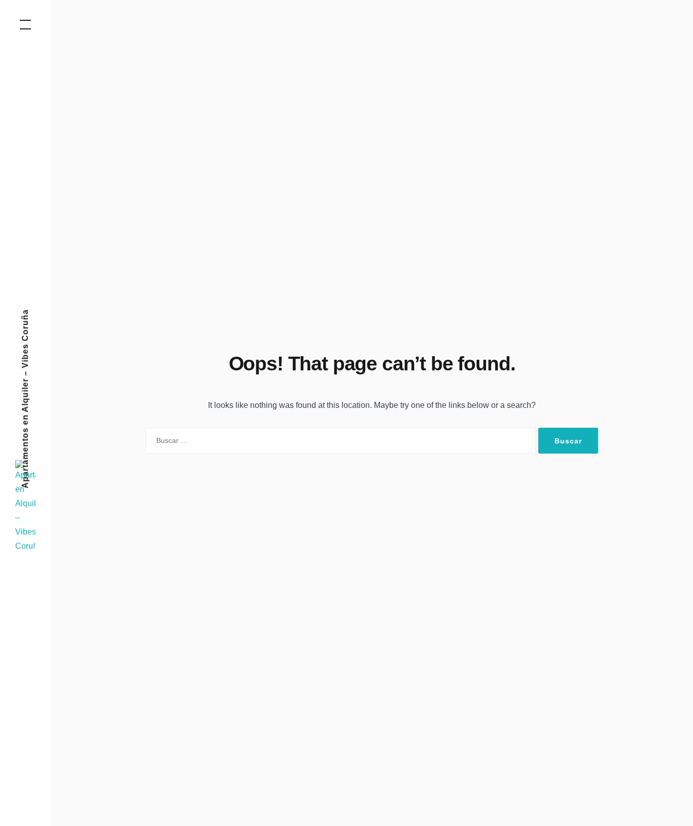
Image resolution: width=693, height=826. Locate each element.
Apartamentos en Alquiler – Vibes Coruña (25, 399)
